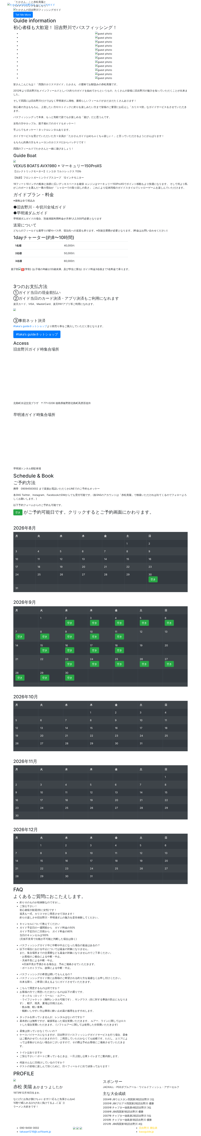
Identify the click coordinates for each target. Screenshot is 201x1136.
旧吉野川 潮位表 (148, 1127)
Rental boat (171, 4)
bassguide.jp (146, 1131)
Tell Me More (23, 14)
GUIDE (133, 4)
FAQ (158, 4)
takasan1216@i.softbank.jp (35, 1131)
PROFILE (187, 4)
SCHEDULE (146, 4)
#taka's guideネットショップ (30, 326)
